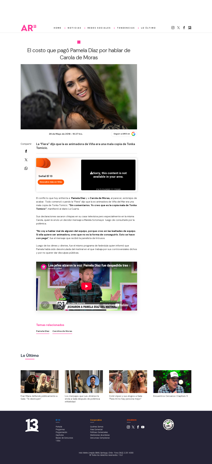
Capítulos (60, 435)
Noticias (74, 28)
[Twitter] (178, 28)
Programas (60, 429)
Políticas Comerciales (99, 432)
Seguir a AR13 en (122, 134)
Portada (59, 426)
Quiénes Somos (96, 426)
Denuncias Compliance (100, 438)
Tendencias (126, 28)
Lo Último (148, 28)
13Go (58, 440)
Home (57, 28)
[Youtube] (142, 428)
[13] (189, 28)
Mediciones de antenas (100, 435)
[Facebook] (184, 28)
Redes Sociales (99, 28)
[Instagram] (172, 28)
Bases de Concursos (64, 438)
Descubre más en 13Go (51, 182)
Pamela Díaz (42, 331)
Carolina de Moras (62, 331)
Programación (61, 432)
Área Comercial (96, 429)
